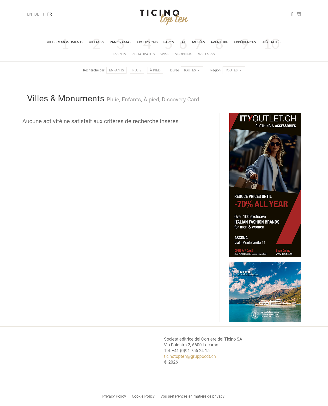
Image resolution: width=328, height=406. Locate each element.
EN (29, 14)
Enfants (116, 70)
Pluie (136, 70)
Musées (198, 42)
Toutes (189, 70)
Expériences (245, 42)
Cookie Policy (143, 396)
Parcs (168, 42)
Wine (164, 54)
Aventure (219, 42)
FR (49, 14)
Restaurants (143, 54)
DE (36, 14)
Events (119, 54)
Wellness (206, 54)
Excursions (147, 42)
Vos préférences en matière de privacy (192, 396)
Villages (96, 42)
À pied (155, 70)
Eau (183, 42)
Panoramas (120, 42)
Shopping (183, 54)
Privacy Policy (114, 396)
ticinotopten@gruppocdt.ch (190, 356)
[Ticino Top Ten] (164, 17)
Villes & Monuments (65, 42)
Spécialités (271, 42)
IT (43, 14)
